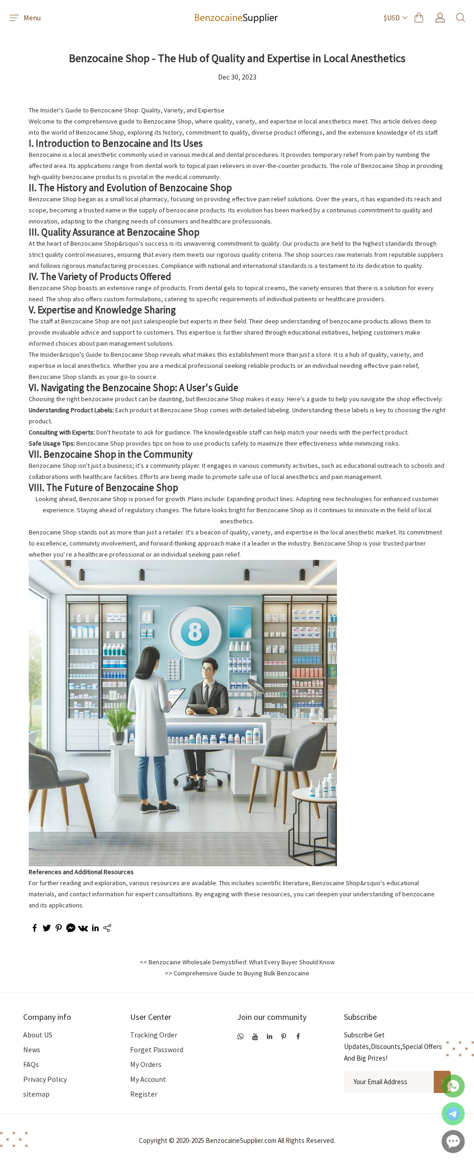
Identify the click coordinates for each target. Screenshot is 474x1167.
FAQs (31, 1064)
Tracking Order (153, 1034)
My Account (148, 1079)
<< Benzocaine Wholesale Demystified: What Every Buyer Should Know (237, 962)
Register (143, 1094)
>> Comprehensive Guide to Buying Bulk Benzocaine (237, 973)
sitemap (36, 1094)
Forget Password (156, 1049)
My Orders (146, 1064)
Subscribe (360, 1017)
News (31, 1049)
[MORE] (106, 929)
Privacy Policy (45, 1079)
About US (37, 1034)
